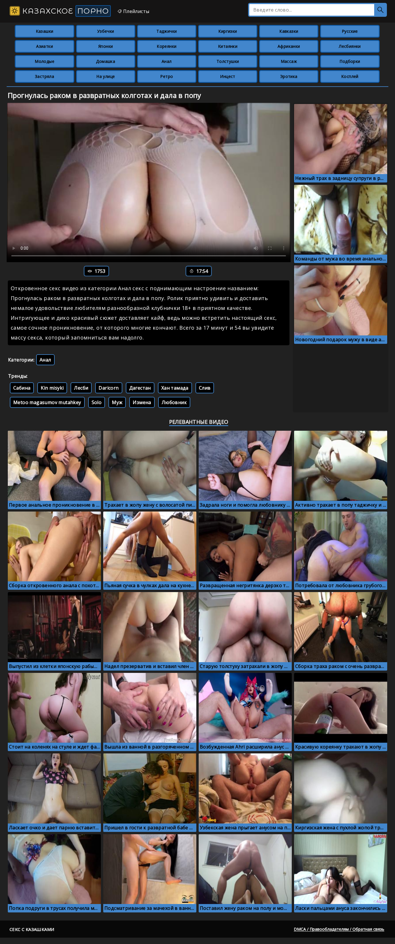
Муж (117, 402)
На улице (105, 76)
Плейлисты (135, 11)
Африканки (289, 46)
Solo (97, 402)
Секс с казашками (32, 929)
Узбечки (105, 31)
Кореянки (166, 46)
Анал (167, 61)
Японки (105, 46)
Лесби (81, 388)
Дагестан (140, 388)
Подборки (349, 61)
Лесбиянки (350, 46)
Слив (205, 388)
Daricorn (109, 388)
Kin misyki (52, 388)
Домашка (105, 61)
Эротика (289, 76)
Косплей (350, 76)
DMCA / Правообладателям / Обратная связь (339, 929)
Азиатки (44, 46)
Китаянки (227, 46)
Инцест (227, 76)
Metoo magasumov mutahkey (47, 402)
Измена (142, 402)
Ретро (166, 76)
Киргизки (227, 31)
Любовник (174, 402)
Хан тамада (175, 388)
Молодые (44, 61)
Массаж (289, 61)
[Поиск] (380, 10)
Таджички (166, 31)
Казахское (64, 11)
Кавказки (288, 31)
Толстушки (228, 61)
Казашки (44, 31)
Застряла (44, 76)
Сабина (21, 388)
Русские (350, 31)
